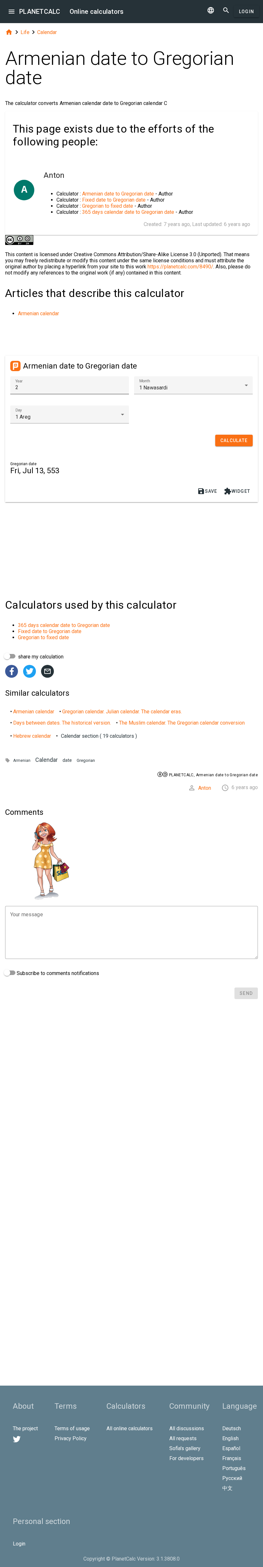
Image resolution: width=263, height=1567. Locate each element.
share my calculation (40, 657)
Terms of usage (72, 1428)
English (230, 1438)
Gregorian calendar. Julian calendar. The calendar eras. (122, 712)
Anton (204, 788)
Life (25, 32)
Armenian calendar (38, 313)
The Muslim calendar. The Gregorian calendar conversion (182, 723)
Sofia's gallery (184, 1448)
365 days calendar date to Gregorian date (128, 212)
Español (231, 1448)
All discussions (186, 1428)
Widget (237, 491)
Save (207, 491)
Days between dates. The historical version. (62, 723)
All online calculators (129, 1428)
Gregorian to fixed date (107, 206)
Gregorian (86, 760)
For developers (186, 1458)
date (67, 760)
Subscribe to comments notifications (57, 973)
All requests (183, 1438)
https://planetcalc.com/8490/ (180, 267)
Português (234, 1468)
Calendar (47, 32)
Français (231, 1458)
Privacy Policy (71, 1438)
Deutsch (231, 1428)
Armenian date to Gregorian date (118, 194)
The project (25, 1428)
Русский (232, 1478)
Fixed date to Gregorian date (114, 200)
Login (246, 11)
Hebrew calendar (32, 736)
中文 (227, 1488)
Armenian (21, 760)
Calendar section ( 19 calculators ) (99, 736)
